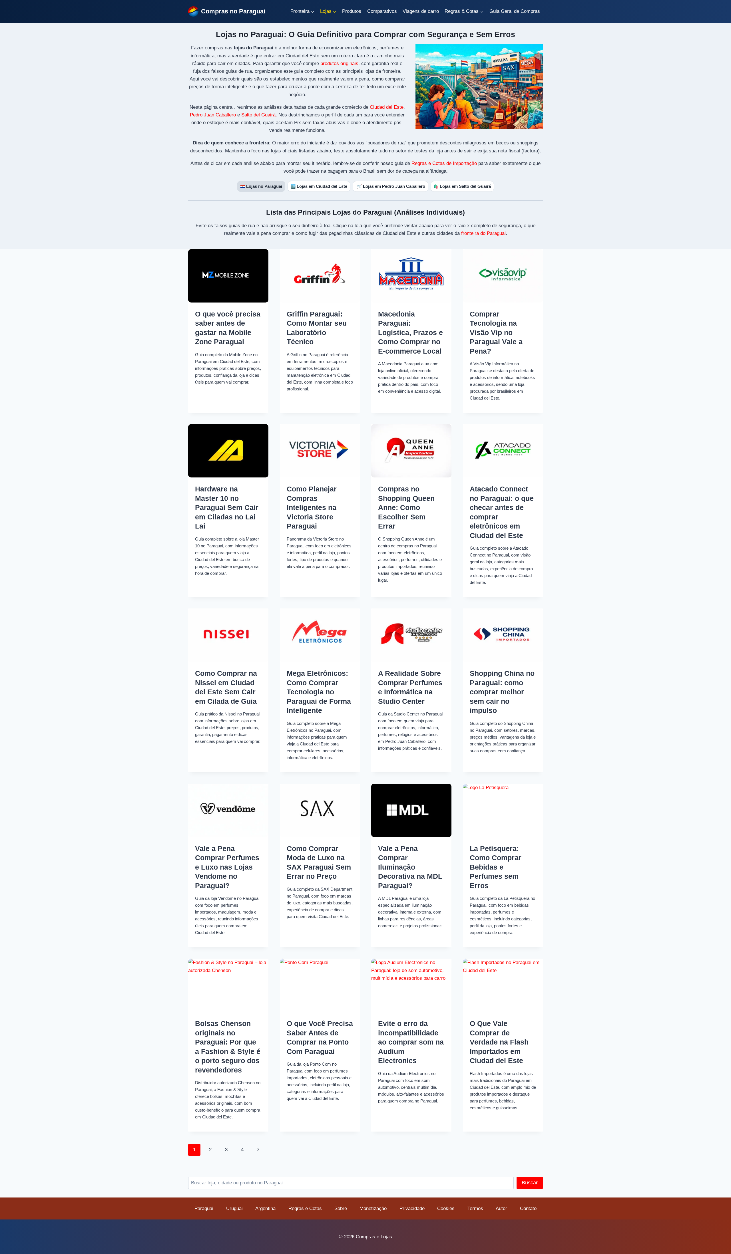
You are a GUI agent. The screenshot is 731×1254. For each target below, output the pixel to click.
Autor (501, 1208)
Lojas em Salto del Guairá (462, 186)
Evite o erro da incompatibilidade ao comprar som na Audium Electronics (411, 1042)
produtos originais (339, 63)
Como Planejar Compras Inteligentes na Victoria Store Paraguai (312, 507)
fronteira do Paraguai (483, 233)
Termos (475, 1208)
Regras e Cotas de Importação (444, 163)
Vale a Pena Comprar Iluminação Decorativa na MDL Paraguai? (410, 867)
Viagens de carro (421, 11)
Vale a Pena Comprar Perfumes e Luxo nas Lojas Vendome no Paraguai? (227, 867)
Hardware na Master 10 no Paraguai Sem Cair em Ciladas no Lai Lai (226, 507)
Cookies (446, 1208)
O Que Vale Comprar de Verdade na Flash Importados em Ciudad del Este (499, 1042)
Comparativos (382, 11)
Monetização (373, 1208)
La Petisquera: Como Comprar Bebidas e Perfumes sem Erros (495, 867)
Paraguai (203, 1208)
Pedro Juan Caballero (213, 115)
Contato (528, 1208)
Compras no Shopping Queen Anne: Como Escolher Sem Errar (406, 507)
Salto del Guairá (258, 115)
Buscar (530, 1183)
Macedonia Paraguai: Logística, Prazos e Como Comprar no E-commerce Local (410, 332)
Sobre (340, 1208)
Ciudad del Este (386, 107)
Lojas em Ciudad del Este (319, 186)
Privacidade (412, 1208)
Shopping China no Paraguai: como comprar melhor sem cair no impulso (502, 691)
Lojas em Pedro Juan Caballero (391, 186)
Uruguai (234, 1208)
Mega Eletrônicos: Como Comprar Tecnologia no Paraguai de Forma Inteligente (319, 691)
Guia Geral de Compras (514, 11)
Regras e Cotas (305, 1208)
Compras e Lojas (374, 1236)
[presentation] (228, 276)
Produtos (351, 11)
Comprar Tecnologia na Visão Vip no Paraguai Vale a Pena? (496, 332)
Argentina (265, 1208)
